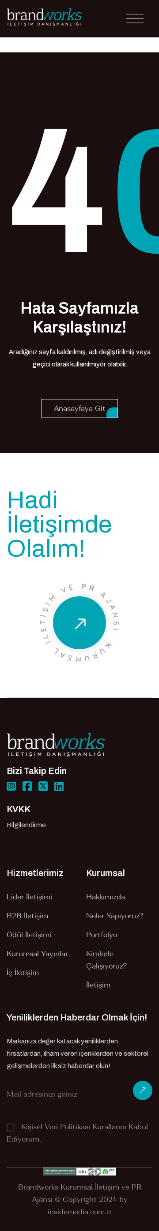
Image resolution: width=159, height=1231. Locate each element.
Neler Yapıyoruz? (114, 915)
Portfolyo (101, 934)
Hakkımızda (105, 896)
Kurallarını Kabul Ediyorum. (77, 1132)
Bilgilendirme (26, 824)
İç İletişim (23, 972)
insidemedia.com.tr (80, 1211)
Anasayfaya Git (80, 408)
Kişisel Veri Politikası (55, 1126)
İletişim (98, 984)
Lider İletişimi (29, 896)
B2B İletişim (27, 915)
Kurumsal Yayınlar (37, 953)
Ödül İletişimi (29, 934)
